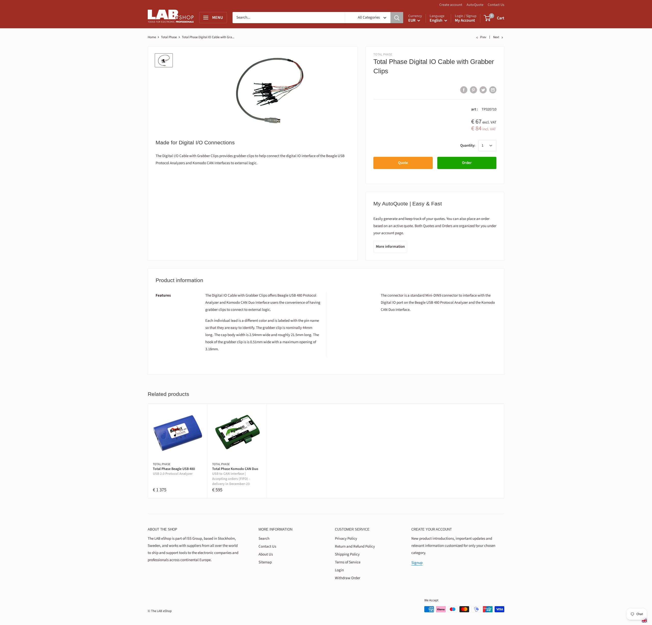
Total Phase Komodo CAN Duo (235, 477)
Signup (417, 562)
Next (496, 37)
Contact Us (496, 4)
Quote (403, 162)
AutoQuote (475, 4)
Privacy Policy (346, 538)
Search (264, 538)
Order (467, 162)
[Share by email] (492, 89)
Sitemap (265, 562)
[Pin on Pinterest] (473, 89)
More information (390, 246)
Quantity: (467, 145)
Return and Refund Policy (355, 546)
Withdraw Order (347, 578)
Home (152, 37)
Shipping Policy (347, 554)
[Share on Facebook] (463, 89)
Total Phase (169, 37)
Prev (483, 37)
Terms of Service (347, 562)
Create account (450, 4)
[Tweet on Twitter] (483, 89)
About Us (266, 554)
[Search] (396, 17)
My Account (465, 20)
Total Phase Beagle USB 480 (174, 472)
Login (339, 570)
